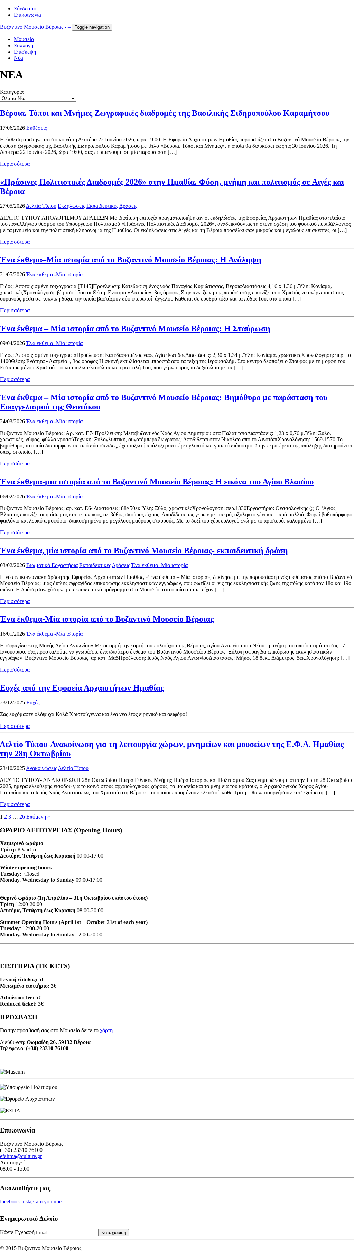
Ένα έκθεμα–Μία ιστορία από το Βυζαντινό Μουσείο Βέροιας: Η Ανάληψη (130, 259)
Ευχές (32, 702)
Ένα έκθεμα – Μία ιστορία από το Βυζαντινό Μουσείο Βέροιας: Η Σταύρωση (135, 328)
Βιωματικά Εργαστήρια (52, 565)
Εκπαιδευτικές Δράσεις (111, 206)
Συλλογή (23, 45)
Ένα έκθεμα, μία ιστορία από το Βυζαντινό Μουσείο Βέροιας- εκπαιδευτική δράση (144, 550)
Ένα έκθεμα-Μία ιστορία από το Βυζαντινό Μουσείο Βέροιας (107, 618)
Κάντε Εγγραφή (17, 1232)
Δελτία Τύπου (41, 206)
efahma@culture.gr (21, 1156)
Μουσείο (24, 39)
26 (22, 817)
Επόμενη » (38, 817)
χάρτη (106, 1030)
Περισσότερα (15, 164)
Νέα (18, 58)
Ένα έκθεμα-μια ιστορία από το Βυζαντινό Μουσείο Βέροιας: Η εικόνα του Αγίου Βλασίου (157, 481)
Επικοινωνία (27, 15)
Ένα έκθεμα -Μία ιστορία (54, 274)
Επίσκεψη (25, 52)
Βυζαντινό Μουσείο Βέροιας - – (35, 27)
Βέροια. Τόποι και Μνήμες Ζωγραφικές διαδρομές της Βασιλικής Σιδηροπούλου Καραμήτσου (164, 113)
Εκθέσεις (36, 128)
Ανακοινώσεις (41, 768)
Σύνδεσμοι (26, 8)
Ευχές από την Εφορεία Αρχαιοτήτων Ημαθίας (82, 687)
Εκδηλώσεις (71, 206)
